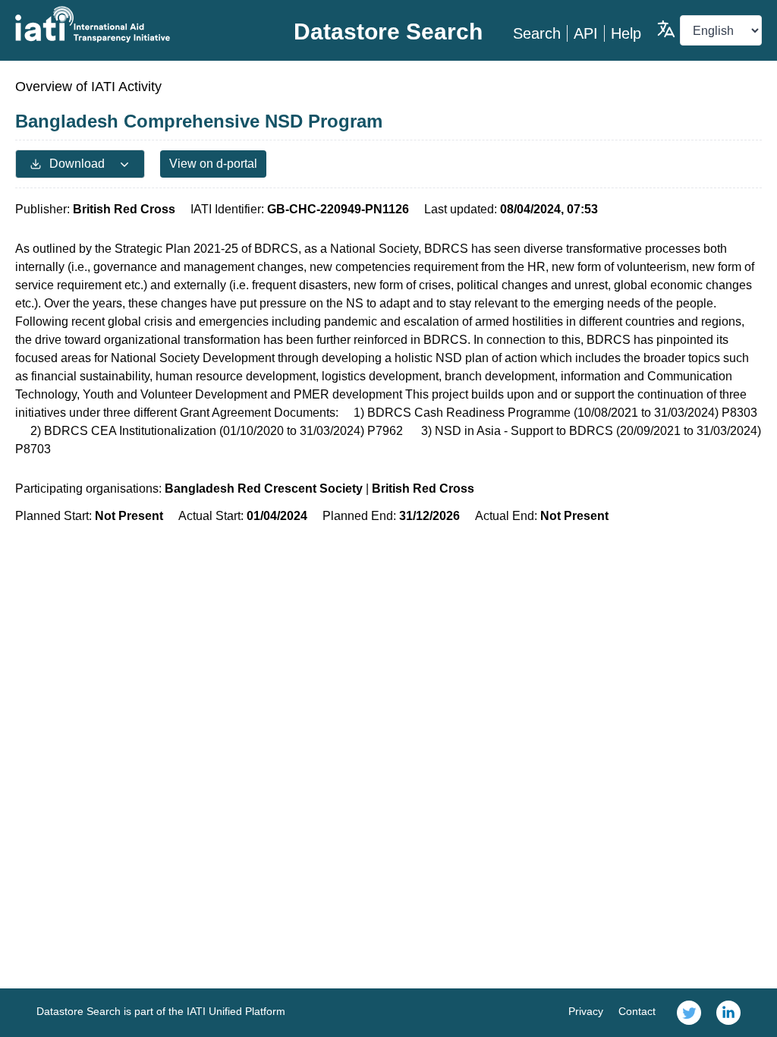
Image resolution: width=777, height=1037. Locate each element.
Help (626, 33)
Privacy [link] (585, 1011)
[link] (689, 1013)
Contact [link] (637, 1011)
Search (537, 33)
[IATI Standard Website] (139, 24)
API (586, 33)
